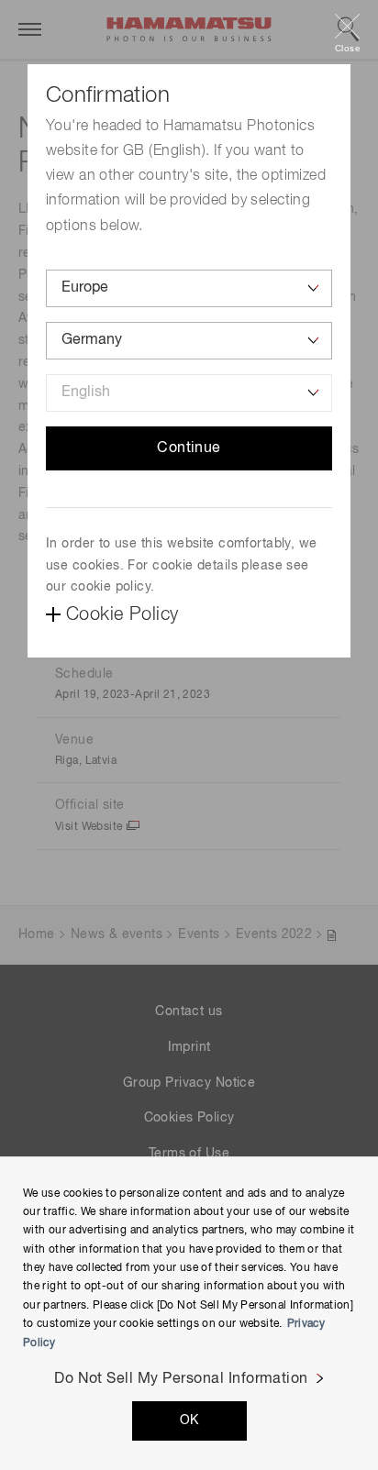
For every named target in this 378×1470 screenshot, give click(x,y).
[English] (189, 393)
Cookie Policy (122, 614)
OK (189, 1420)
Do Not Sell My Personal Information (181, 1379)
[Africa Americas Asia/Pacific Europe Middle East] (189, 288)
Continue (189, 448)
